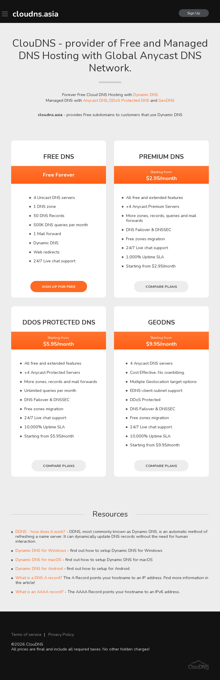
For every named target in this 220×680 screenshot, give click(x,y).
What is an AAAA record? (39, 592)
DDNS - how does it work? (40, 531)
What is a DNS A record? (38, 578)
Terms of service (26, 634)
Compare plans (161, 286)
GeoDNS (166, 100)
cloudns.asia (35, 14)
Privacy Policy (61, 634)
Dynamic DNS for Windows (40, 550)
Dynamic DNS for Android (39, 568)
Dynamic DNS (145, 94)
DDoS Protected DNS (129, 100)
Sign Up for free (59, 286)
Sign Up (193, 13)
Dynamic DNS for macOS (38, 559)
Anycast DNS (95, 100)
